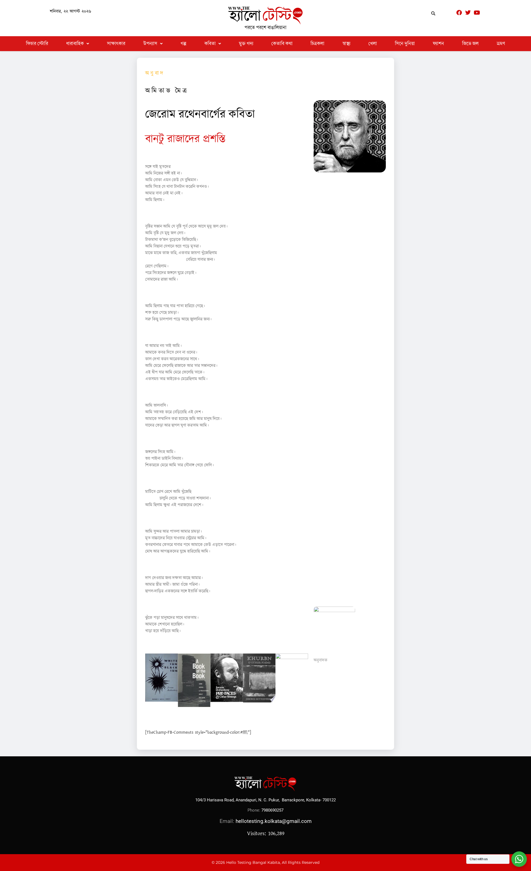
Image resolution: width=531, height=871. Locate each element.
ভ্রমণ (501, 43)
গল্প (183, 43)
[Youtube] (476, 12)
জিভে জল (470, 43)
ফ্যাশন (438, 43)
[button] (77, 43)
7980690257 (272, 810)
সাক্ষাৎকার (116, 43)
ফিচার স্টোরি (37, 43)
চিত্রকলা (317, 43)
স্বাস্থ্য (346, 43)
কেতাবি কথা (282, 43)
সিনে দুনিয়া (405, 43)
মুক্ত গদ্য (246, 43)
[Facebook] (459, 12)
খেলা (372, 43)
